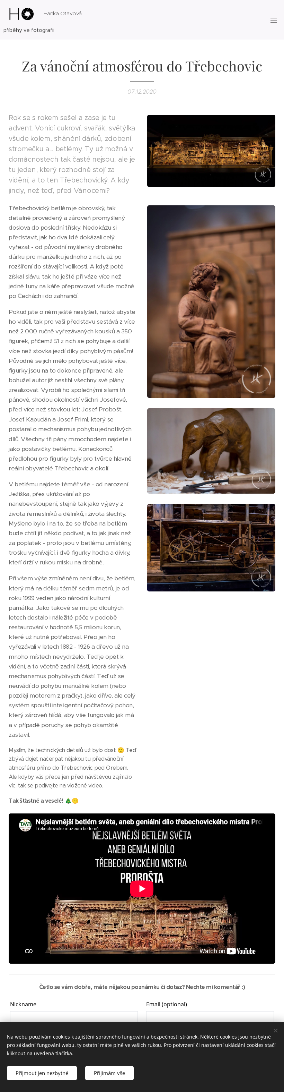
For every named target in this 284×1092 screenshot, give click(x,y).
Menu (274, 20)
